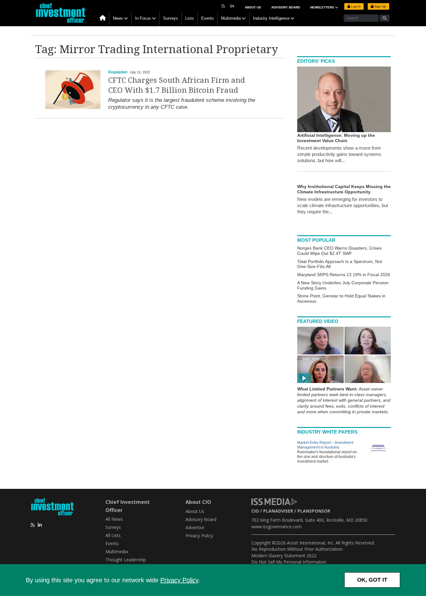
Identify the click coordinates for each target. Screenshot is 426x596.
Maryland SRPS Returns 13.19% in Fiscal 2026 (343, 274)
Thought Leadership (125, 560)
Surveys (170, 18)
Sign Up (380, 6)
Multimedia (231, 18)
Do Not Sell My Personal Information (289, 562)
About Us (253, 7)
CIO (255, 511)
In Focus (143, 18)
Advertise (195, 527)
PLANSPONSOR (314, 511)
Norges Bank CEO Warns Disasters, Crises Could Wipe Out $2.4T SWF (339, 251)
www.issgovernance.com (276, 526)
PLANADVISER (278, 511)
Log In (355, 6)
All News (114, 519)
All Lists (113, 535)
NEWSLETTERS (322, 7)
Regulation (117, 72)
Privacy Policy (179, 580)
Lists (189, 18)
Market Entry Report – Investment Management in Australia (325, 444)
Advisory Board (285, 7)
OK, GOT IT (372, 580)
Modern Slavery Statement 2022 (284, 556)
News (118, 18)
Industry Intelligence (271, 18)
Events (207, 18)
